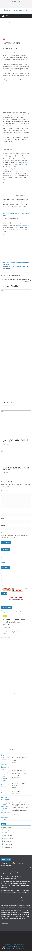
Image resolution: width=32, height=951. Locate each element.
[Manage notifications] (4, 947)
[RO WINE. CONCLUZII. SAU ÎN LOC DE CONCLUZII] (16, 451)
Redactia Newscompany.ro (17, 46)
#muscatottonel (19, 270)
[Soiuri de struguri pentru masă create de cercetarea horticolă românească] (6, 760)
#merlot (27, 262)
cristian (13, 627)
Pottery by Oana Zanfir (11, 166)
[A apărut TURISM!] (6, 793)
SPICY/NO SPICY (16, 691)
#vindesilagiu (13, 213)
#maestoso (13, 262)
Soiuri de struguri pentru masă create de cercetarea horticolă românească (20, 759)
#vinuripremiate (22, 213)
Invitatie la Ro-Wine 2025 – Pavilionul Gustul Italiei (15, 441)
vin (4, 39)
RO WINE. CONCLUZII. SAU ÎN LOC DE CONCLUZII (16, 469)
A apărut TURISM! (16, 791)
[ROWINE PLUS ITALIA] (16, 290)
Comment (4, 491)
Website (3, 525)
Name (3, 511)
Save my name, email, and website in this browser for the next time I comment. (15, 536)
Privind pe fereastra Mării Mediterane (18, 784)
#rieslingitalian (11, 270)
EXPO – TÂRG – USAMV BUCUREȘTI (12, 275)
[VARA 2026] (4, 751)
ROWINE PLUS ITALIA (10, 402)
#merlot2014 (6, 266)
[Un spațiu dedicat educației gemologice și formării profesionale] (16, 612)
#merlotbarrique (7, 264)
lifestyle (5, 616)
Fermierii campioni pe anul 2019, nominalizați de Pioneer (15, 280)
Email (3, 518)
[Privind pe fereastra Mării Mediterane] (6, 785)
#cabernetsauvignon (14, 266)
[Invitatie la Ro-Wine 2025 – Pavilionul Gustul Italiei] (16, 411)
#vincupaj (22, 266)
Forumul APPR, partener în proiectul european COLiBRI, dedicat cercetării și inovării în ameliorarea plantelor (19, 773)
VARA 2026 (11, 749)
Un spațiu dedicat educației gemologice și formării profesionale (14, 622)
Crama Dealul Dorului (21, 162)
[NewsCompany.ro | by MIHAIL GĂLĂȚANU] (3, 16)
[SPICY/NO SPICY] (6, 692)
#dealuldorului (6, 213)
